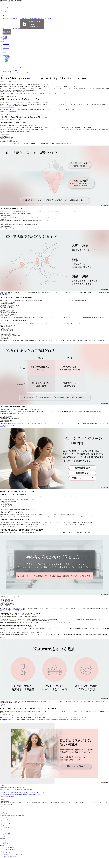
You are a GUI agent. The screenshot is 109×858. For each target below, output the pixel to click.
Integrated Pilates (6, 843)
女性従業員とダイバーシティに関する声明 (12, 854)
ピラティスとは (6, 6)
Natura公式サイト (4, 637)
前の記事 (5, 810)
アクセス (5, 10)
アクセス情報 (3, 704)
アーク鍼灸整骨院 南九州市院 (9, 849)
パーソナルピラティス (8, 834)
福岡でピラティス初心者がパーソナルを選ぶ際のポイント (13, 91)
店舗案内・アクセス (4, 294)
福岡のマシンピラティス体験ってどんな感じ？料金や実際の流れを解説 (16, 789)
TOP (3, 4)
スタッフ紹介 (6, 7)
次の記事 (5, 813)
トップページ (6, 44)
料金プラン (5, 9)
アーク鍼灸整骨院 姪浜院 (8, 847)
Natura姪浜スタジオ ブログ (9, 71)
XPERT (4, 842)
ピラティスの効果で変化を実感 (7, 107)
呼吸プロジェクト (7, 840)
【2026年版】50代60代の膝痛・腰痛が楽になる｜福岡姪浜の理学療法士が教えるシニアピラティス (22, 792)
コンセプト (5, 5)
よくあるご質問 (6, 823)
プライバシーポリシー (8, 852)
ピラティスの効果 (7, 833)
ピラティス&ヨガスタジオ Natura (10, 70)
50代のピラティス (7, 836)
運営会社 (5, 851)
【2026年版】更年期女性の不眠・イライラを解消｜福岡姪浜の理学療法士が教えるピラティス (21, 794)
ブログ (4, 11)
